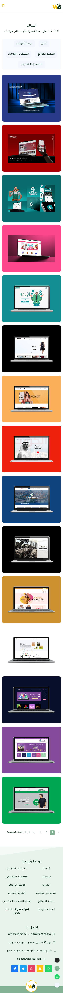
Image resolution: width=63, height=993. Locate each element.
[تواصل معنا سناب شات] (40, 968)
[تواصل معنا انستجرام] (31, 968)
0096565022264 (17, 934)
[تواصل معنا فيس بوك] (14, 968)
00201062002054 (41, 934)
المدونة (46, 885)
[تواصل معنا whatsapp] (48, 968)
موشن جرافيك (16, 885)
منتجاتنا (46, 877)
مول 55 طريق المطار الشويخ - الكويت (29, 943)
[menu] (3, 6)
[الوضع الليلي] (57, 960)
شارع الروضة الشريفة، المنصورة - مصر (29, 951)
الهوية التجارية (17, 893)
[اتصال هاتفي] (57, 968)
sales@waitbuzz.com (29, 959)
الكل (44, 44)
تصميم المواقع (46, 54)
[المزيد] (57, 985)
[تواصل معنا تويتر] (23, 968)
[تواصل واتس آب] (57, 976)
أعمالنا (46, 869)
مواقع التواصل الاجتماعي (16, 901)
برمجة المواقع (25, 44)
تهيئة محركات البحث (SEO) (17, 911)
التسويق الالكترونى (32, 64)
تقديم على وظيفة (46, 893)
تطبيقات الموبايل (18, 54)
